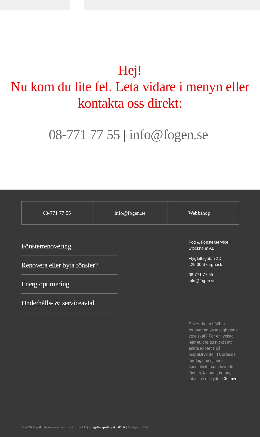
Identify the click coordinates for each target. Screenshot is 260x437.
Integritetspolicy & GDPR (107, 427)
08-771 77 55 (84, 134)
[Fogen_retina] (32, 2)
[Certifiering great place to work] (209, 394)
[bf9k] (193, 394)
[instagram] (191, 298)
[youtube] (213, 298)
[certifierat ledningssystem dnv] (202, 394)
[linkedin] (202, 298)
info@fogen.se (170, 134)
